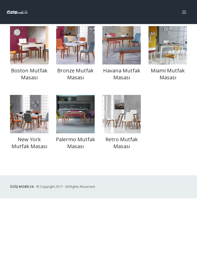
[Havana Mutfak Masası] (121, 45)
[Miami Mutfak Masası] (168, 45)
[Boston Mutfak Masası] (29, 45)
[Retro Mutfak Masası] (121, 114)
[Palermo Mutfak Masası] (75, 114)
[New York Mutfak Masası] (29, 114)
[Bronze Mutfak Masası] (75, 45)
